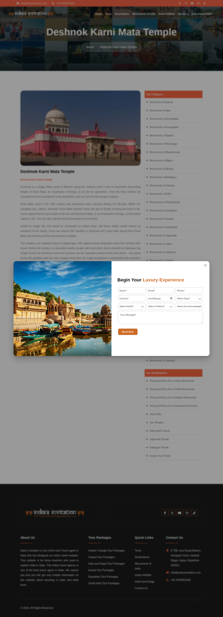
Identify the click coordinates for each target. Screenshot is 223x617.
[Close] (205, 265)
